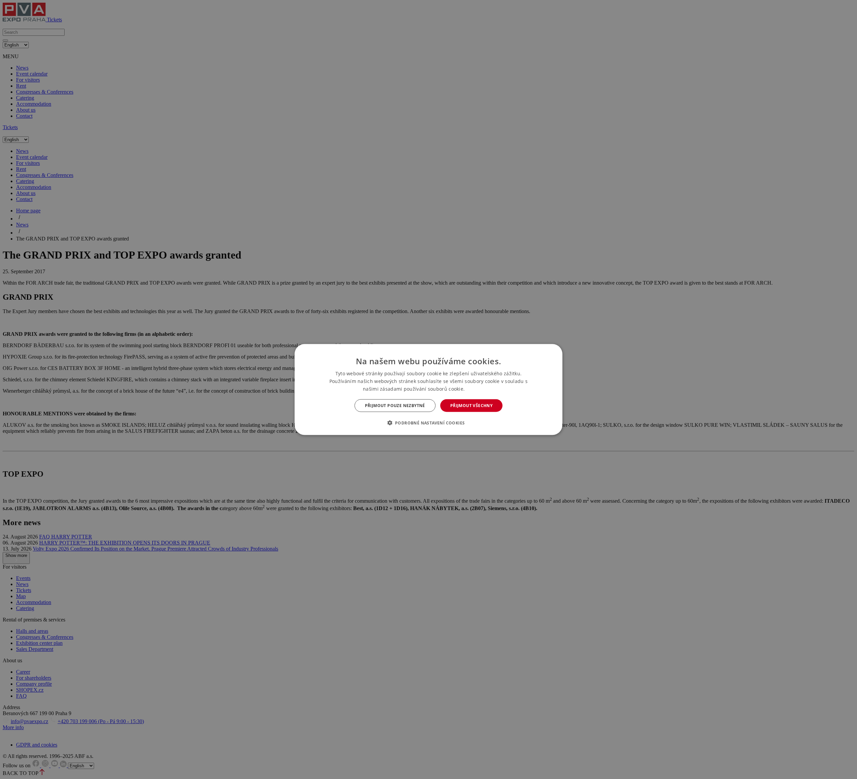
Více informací (480, 389)
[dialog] (428, 389)
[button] (428, 423)
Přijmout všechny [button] (471, 405)
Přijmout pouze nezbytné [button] (395, 405)
